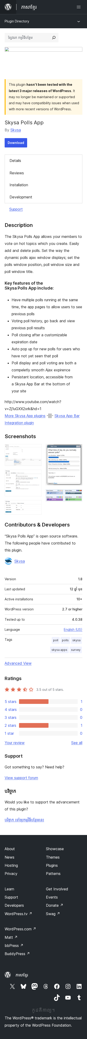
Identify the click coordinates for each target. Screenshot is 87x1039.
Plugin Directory (17, 21)
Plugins (52, 865)
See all (76, 742)
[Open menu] (79, 7)
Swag (53, 913)
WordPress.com (20, 929)
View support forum (21, 777)
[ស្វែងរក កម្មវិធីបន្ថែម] (53, 37)
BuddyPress (17, 953)
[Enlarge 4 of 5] (76, 450)
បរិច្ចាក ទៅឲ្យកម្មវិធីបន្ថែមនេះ (24, 819)
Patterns (53, 873)
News (9, 857)
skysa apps (59, 650)
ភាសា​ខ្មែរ (22, 975)
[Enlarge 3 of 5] (35, 506)
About (10, 848)
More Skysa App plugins (25, 415)
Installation (19, 185)
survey (76, 650)
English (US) (73, 629)
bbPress (14, 945)
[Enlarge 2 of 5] (35, 476)
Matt (11, 937)
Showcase (55, 848)
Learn (9, 889)
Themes (53, 857)
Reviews (17, 173)
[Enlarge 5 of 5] (76, 495)
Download (16, 143)
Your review (15, 742)
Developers (14, 905)
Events (52, 897)
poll (55, 640)
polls (65, 640)
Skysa (15, 130)
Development (21, 197)
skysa (76, 640)
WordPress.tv (18, 913)
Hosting (11, 865)
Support (16, 209)
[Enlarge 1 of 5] (35, 450)
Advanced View (18, 663)
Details (15, 160)
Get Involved (57, 889)
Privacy (11, 873)
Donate (54, 905)
